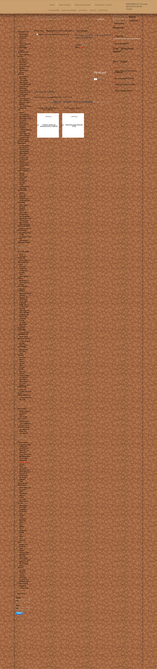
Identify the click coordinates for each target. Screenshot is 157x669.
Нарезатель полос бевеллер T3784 (72, 108)
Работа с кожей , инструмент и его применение (126, 71)
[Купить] (99, 75)
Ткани (51, 5)
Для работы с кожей (103, 5)
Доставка (83, 10)
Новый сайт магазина (122, 43)
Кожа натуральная (82, 5)
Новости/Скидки (69, 10)
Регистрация (134, 20)
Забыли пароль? (119, 23)
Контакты (103, 10)
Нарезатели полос (82, 30)
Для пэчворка (64, 5)
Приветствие (119, 36)
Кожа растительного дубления (124, 78)
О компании (53, 10)
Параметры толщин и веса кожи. (125, 84)
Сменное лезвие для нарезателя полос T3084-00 (47, 108)
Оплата (93, 10)
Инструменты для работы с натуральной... (60, 30)
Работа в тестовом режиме (123, 90)
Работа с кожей (39, 30)
